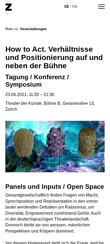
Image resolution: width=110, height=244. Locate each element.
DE (66, 7)
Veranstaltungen (33, 29)
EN (74, 7)
